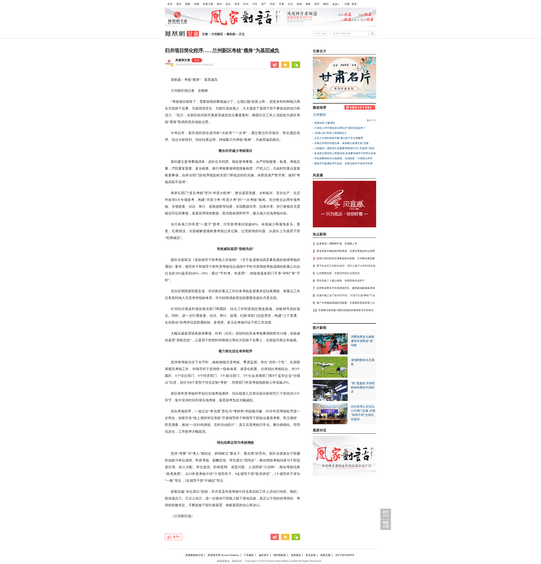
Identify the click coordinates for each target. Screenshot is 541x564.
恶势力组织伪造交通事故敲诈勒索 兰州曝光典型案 (346, 258)
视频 (187, 4)
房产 (263, 4)
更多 (334, 4)
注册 (347, 4)
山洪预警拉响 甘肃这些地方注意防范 (338, 273)
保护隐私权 (279, 555)
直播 (196, 4)
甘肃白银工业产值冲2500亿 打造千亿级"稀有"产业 (346, 295)
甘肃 (205, 34)
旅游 (299, 4)
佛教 (308, 4)
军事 (281, 4)
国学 (317, 4)
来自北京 (194, 64)
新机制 (231, 34)
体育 (237, 4)
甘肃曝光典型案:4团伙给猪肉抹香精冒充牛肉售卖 (346, 310)
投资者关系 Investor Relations (223, 555)
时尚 (246, 4)
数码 (325, 4)
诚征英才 (264, 555)
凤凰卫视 (208, 4)
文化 (290, 4)
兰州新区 (217, 34)
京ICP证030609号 (344, 555)
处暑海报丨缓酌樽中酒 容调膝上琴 (337, 243)
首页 (169, 4)
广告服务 (249, 555)
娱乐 (228, 4)
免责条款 (296, 555)
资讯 (178, 4)
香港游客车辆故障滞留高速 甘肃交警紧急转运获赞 (346, 251)
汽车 (254, 4)
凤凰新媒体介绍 (194, 555)
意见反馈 (311, 555)
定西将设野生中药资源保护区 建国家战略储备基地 (346, 288)
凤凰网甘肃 (182, 60)
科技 (272, 4)
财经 (219, 4)
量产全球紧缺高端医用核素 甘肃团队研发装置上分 (346, 302)
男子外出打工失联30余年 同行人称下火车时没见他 (346, 265)
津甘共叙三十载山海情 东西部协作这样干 (341, 280)
